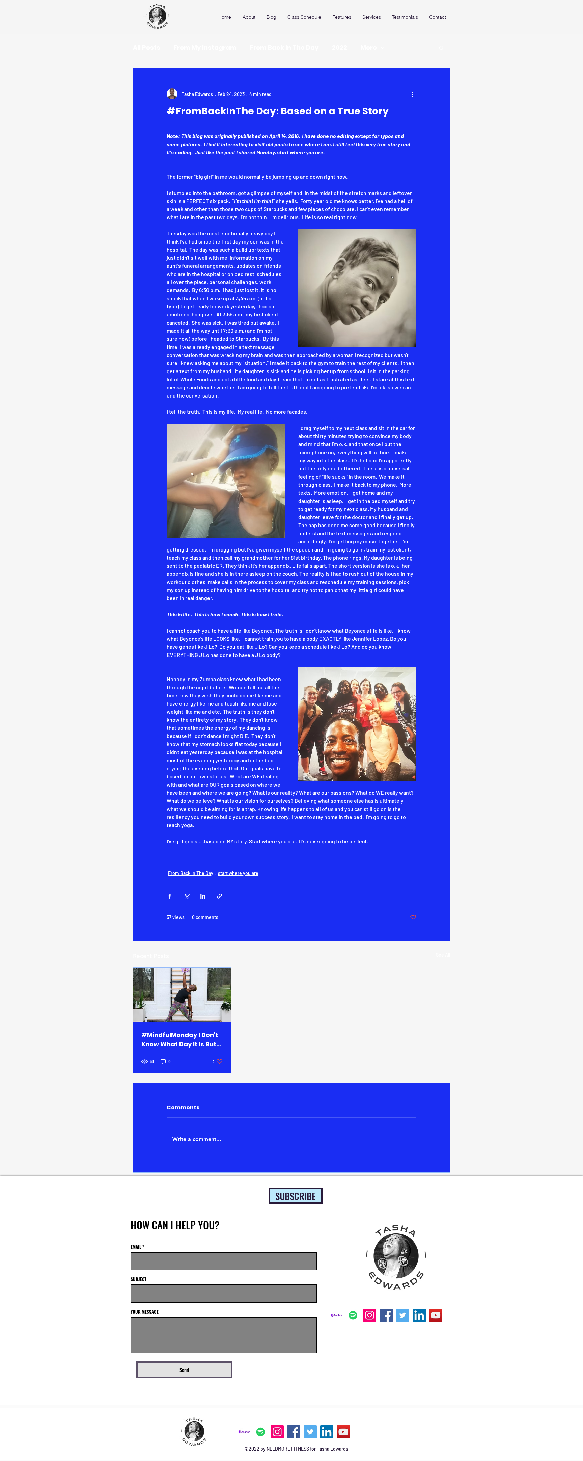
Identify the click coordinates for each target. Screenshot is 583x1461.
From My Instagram (205, 47)
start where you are (238, 873)
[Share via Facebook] (170, 896)
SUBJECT (138, 1279)
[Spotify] (353, 1315)
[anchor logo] (336, 1315)
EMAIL (136, 1247)
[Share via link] (219, 896)
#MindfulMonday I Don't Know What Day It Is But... (181, 1039)
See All (443, 955)
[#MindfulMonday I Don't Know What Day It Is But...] (182, 995)
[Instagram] (369, 1315)
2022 (339, 47)
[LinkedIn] (419, 1315)
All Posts (146, 47)
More (369, 47)
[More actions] (412, 94)
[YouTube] (435, 1315)
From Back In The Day (284, 47)
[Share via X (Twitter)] (186, 896)
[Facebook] (386, 1315)
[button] (441, 47)
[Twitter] (402, 1315)
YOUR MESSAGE (145, 1312)
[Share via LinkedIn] (203, 896)
